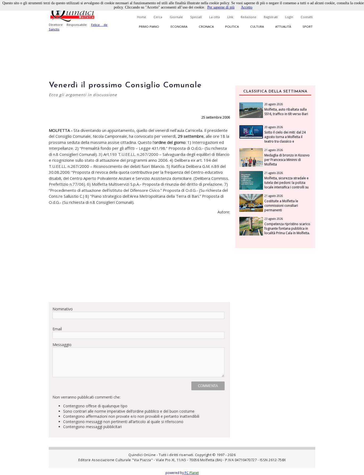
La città (214, 17)
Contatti (307, 17)
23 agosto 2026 (273, 219)
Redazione (248, 17)
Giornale (176, 17)
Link (230, 17)
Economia (179, 27)
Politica (232, 27)
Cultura (257, 27)
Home (141, 17)
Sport (307, 27)
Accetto (246, 7)
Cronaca (206, 27)
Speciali (196, 17)
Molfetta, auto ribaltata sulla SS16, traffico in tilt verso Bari (286, 111)
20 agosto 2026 (273, 104)
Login (289, 17)
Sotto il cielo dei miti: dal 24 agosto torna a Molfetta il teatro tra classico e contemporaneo (285, 139)
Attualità (283, 27)
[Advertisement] (139, 260)
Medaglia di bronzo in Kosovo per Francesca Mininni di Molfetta (287, 160)
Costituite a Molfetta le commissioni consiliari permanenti (281, 205)
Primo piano (149, 27)
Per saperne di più (220, 7)
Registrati (271, 17)
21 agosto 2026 (273, 150)
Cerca (157, 17)
